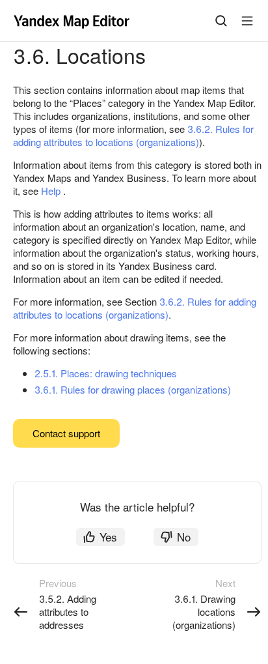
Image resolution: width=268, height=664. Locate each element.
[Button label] (247, 21)
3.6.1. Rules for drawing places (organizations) (132, 389)
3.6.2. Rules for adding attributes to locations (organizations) (133, 135)
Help (50, 190)
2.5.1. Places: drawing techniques (105, 373)
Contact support (66, 433)
